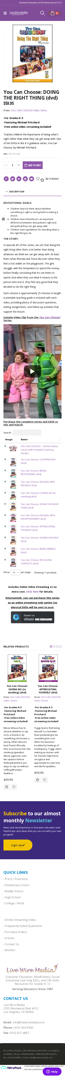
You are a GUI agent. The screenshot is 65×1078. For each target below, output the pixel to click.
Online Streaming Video (20, 920)
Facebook (6, 179)
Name (24, 439)
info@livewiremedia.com (28, 1022)
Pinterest (25, 179)
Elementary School (17, 885)
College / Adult (14, 903)
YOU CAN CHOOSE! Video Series (29, 110)
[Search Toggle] (42, 13)
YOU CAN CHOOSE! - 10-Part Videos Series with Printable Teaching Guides (39, 450)
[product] (17, 668)
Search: (7, 432)
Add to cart (34, 165)
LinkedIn (19, 179)
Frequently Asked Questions (23, 926)
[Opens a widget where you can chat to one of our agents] (52, 1072)
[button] (51, 646)
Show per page (17, 572)
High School (13, 897)
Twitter (12, 179)
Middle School (14, 891)
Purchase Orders (16, 932)
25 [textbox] (14, 572)
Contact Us (12, 944)
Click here (32, 591)
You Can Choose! (49, 317)
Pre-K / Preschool (16, 879)
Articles (10, 938)
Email (31, 179)
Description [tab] (16, 191)
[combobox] (15, 572)
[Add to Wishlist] (14, 787)
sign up (16, 845)
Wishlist (10, 950)
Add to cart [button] (7, 787)
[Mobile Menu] (6, 13)
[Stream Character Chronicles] (32, 617)
